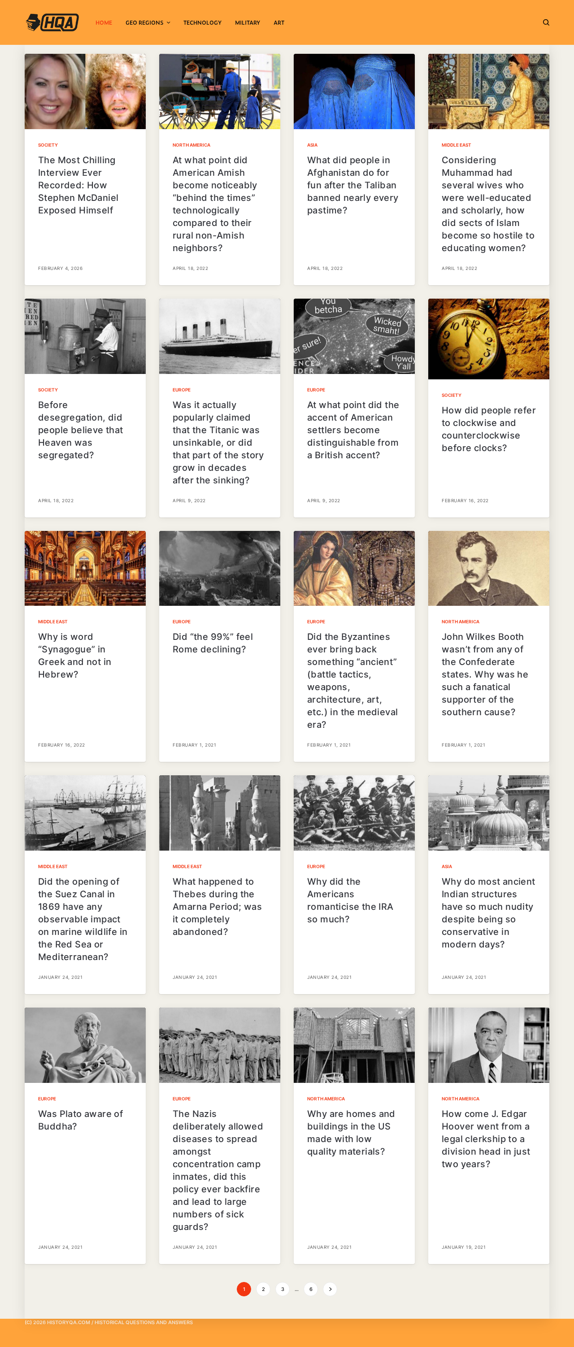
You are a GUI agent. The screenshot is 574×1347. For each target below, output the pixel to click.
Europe (182, 389)
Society (48, 145)
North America (191, 145)
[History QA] (52, 22)
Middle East (456, 145)
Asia (312, 145)
